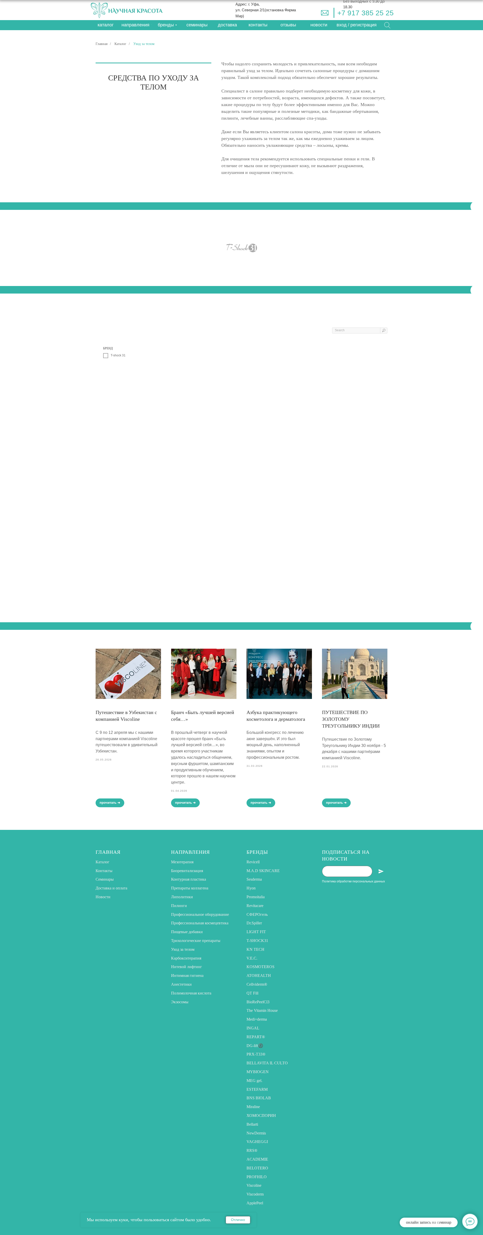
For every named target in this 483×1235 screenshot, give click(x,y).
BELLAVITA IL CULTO (267, 1063)
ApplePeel (255, 1203)
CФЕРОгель (257, 914)
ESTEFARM (257, 1089)
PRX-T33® (256, 1054)
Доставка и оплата (111, 888)
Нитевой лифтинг (186, 967)
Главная (101, 44)
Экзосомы (179, 1002)
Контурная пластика (188, 879)
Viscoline (254, 1185)
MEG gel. (254, 1080)
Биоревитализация (187, 871)
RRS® (252, 1150)
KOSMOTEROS (260, 967)
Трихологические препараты (195, 940)
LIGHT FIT (256, 932)
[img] (325, 13)
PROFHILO (257, 1177)
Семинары (105, 879)
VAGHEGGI (257, 1141)
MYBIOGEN (258, 1072)
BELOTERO (257, 1168)
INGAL (253, 1028)
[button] (356, 25)
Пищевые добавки (187, 932)
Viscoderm (255, 1194)
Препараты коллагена (189, 888)
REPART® (256, 1037)
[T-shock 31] (241, 248)
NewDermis (256, 1133)
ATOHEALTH (259, 975)
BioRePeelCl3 (258, 1002)
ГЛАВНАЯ (108, 852)
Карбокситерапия (186, 958)
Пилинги (179, 906)
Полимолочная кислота (191, 993)
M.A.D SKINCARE (263, 871)
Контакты (104, 871)
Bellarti (252, 1124)
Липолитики (182, 897)
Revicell (253, 862)
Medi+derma (257, 1019)
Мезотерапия (182, 862)
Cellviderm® (257, 984)
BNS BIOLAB (259, 1098)
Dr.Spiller (254, 923)
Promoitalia (256, 897)
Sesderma (254, 879)
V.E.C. (252, 958)
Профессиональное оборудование (200, 914)
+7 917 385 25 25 (365, 13)
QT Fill (252, 993)
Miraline (253, 1107)
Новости (103, 897)
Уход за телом (182, 949)
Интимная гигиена (187, 975)
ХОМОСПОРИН (261, 1115)
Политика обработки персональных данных (353, 881)
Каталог (120, 44)
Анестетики (181, 984)
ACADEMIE (257, 1159)
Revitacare (255, 906)
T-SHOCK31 (257, 940)
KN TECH (255, 949)
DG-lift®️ (255, 1045)
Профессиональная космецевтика (199, 923)
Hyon (251, 888)
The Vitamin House (262, 1010)
